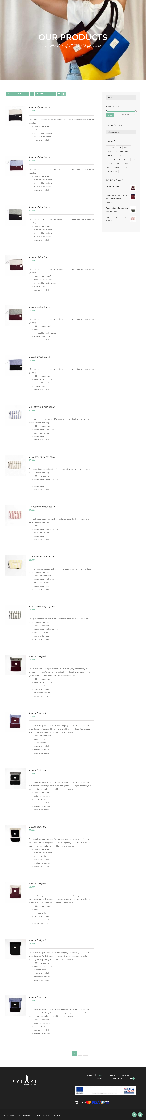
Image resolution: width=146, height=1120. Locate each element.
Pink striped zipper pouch (42, 506)
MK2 (61, 1115)
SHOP (101, 1075)
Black (109, 151)
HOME (89, 1075)
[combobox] (121, 132)
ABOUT (112, 1075)
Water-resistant (113, 167)
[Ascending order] (32, 94)
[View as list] (63, 94)
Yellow (124, 167)
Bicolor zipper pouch (39, 107)
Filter (109, 115)
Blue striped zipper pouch (42, 406)
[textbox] (121, 132)
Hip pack (116, 159)
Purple (117, 163)
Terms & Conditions (99, 1078)
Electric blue (111, 155)
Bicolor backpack (37, 656)
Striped (125, 163)
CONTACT (125, 1075)
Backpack (110, 147)
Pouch (109, 163)
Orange (126, 159)
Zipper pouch (112, 171)
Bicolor (126, 147)
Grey (109, 159)
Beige (119, 147)
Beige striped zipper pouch (42, 456)
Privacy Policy (118, 1078)
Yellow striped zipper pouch (43, 556)
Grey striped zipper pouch (42, 606)
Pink (133, 159)
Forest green (124, 155)
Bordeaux (124, 151)
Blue (115, 151)
